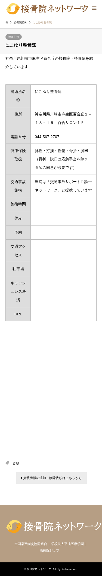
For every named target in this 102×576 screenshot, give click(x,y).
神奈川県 (13, 36)
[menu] (94, 8)
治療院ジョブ (49, 550)
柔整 (16, 463)
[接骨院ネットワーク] (47, 8)
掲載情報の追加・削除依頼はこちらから (52, 478)
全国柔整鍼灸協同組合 (30, 544)
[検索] (81, 8)
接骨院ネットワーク (39, 569)
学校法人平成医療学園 (67, 544)
